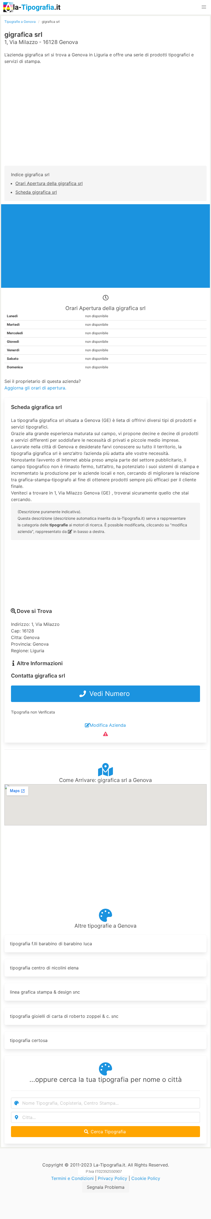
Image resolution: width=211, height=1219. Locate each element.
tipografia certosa (29, 1040)
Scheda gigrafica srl (36, 192)
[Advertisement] (105, 120)
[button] (204, 7)
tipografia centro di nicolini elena (44, 968)
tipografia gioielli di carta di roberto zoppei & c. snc (64, 1016)
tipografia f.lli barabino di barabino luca (51, 943)
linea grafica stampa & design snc (45, 992)
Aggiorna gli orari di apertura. (35, 388)
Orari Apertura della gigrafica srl (49, 183)
